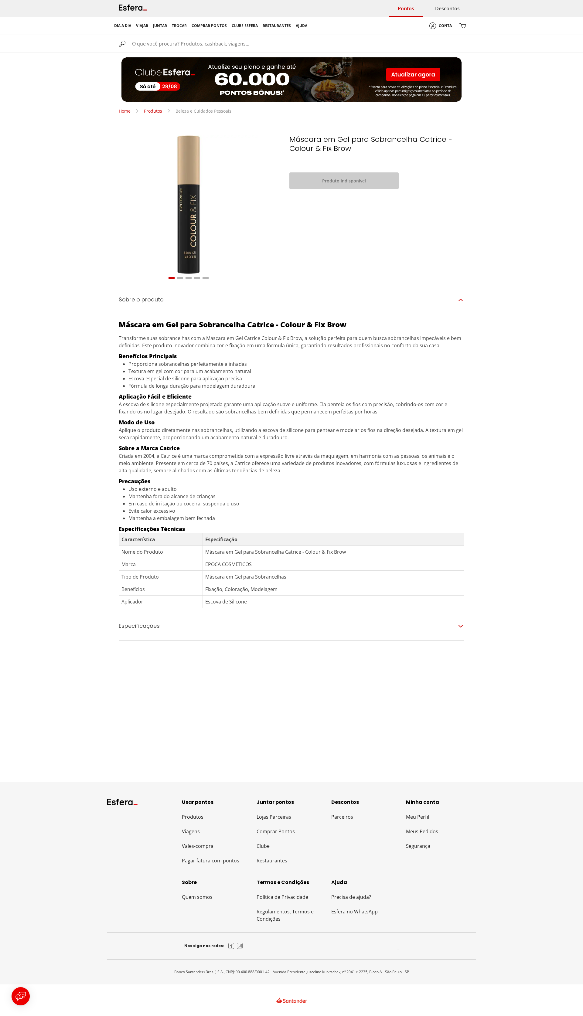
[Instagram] (240, 946)
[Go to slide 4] (197, 278)
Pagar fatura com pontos (210, 860)
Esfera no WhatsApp (354, 911)
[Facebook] (231, 946)
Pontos (406, 8)
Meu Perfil (417, 817)
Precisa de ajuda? (351, 897)
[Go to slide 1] (172, 278)
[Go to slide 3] (189, 278)
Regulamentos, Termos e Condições (285, 915)
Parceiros (342, 817)
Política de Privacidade (282, 897)
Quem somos (197, 897)
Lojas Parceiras (274, 817)
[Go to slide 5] (206, 278)
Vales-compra (197, 846)
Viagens (191, 831)
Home (125, 111)
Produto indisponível (344, 181)
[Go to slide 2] (180, 278)
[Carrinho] (463, 26)
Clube (263, 846)
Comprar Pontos (276, 831)
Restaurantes (272, 860)
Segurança (418, 846)
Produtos (153, 111)
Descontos (447, 8)
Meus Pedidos (422, 831)
